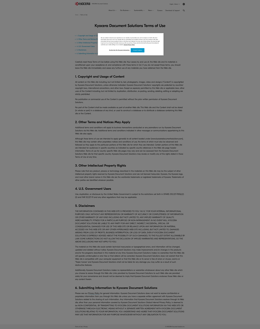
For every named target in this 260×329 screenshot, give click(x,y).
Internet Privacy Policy (129, 44)
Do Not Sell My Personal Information (119, 50)
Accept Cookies (137, 50)
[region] (131, 44)
